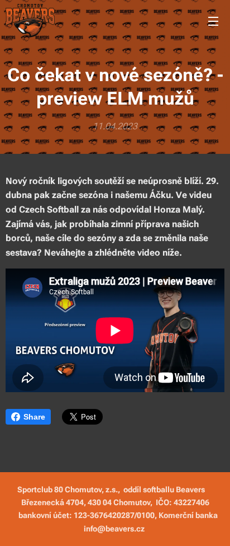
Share (34, 416)
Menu (213, 21)
